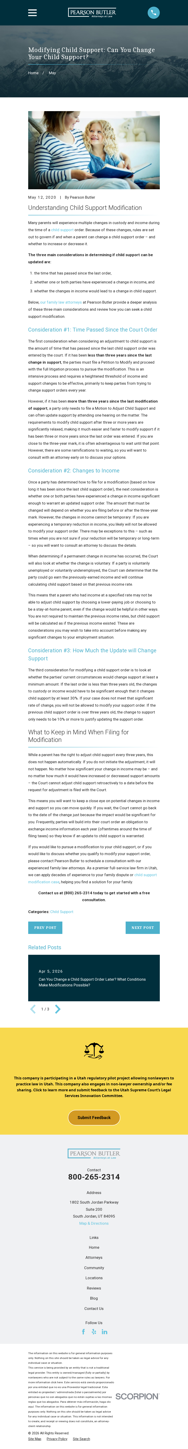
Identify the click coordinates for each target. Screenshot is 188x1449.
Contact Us (94, 1308)
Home (94, 1247)
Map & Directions (94, 1223)
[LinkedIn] (104, 1331)
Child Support (61, 911)
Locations (94, 1278)
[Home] (92, 13)
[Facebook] (83, 1331)
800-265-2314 (94, 1176)
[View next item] (57, 1009)
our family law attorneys (61, 302)
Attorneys (94, 1257)
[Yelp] (94, 1331)
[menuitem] (34, 1439)
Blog (94, 1298)
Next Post (143, 927)
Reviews (94, 1288)
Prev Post (45, 927)
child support (62, 230)
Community (94, 1267)
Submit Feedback (94, 1117)
